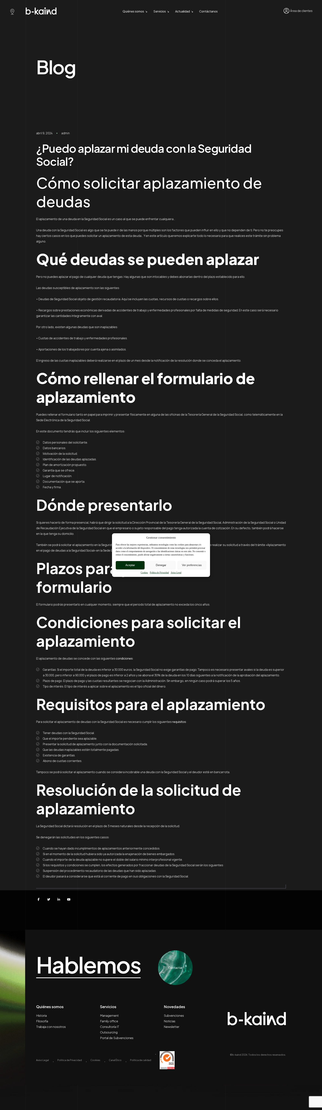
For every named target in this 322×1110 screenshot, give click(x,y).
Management (109, 1015)
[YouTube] (68, 899)
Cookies (144, 572)
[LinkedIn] (58, 899)
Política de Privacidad (159, 572)
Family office (109, 1021)
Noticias (169, 1021)
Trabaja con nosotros (51, 1027)
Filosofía (42, 1021)
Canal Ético (115, 1060)
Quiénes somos (133, 11)
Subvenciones (174, 1015)
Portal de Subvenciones (116, 1038)
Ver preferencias (192, 565)
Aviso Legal (176, 572)
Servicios (159, 11)
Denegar (161, 565)
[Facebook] (38, 899)
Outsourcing (109, 1032)
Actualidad (182, 11)
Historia (41, 1015)
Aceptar (130, 565)
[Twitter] (48, 899)
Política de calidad (140, 1060)
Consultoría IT (109, 1027)
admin (65, 133)
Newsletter (171, 1027)
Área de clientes (301, 11)
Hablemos (88, 965)
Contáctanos (208, 11)
